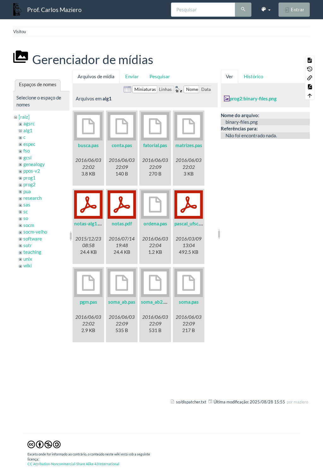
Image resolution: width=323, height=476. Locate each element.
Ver (229, 76)
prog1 (29, 178)
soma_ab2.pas (156, 302)
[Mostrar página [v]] (309, 60)
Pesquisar (160, 76)
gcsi (27, 157)
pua (27, 191)
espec (29, 144)
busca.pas (88, 145)
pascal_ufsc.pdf (190, 223)
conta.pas (122, 145)
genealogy (34, 164)
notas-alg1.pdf (89, 223)
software (32, 238)
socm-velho (35, 232)
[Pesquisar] (243, 10)
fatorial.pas (155, 145)
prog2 (29, 184)
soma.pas (189, 302)
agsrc (29, 123)
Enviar (132, 76)
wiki (27, 265)
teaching (32, 252)
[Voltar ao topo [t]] (309, 95)
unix (27, 259)
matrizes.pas (188, 145)
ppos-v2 (31, 171)
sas (26, 204)
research (32, 198)
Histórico (253, 76)
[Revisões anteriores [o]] (309, 69)
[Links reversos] (309, 78)
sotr (27, 245)
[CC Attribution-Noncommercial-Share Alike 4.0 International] (44, 444)
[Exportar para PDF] (309, 86)
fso (26, 150)
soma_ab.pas (121, 302)
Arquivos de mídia (96, 76)
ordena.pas (155, 223)
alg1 (27, 130)
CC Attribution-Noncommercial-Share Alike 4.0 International (73, 464)
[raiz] (24, 117)
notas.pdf (122, 223)
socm (28, 225)
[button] (265, 9)
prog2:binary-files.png (253, 98)
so (25, 218)
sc (25, 211)
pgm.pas (88, 302)
